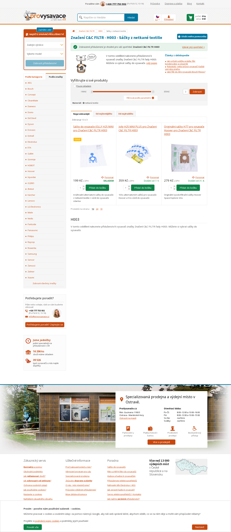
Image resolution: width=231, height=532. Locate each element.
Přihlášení (168, 19)
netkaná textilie (91, 103)
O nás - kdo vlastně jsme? (78, 485)
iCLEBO (31, 183)
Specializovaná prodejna (77, 476)
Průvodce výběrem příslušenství (81, 489)
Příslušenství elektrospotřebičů (122, 480)
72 (101, 208)
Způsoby (79, 480)
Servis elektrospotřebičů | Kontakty (124, 494)
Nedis (30, 218)
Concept (32, 94)
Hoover (31, 171)
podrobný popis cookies (47, 520)
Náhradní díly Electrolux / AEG (121, 485)
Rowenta (32, 248)
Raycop (31, 242)
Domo (30, 112)
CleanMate (33, 100)
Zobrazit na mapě (127, 418)
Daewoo (32, 106)
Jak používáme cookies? (35, 489)
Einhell (31, 135)
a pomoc (33, 467)
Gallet (30, 153)
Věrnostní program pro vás (78, 471)
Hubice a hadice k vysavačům (121, 476)
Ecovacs (31, 129)
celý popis (151, 63)
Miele (30, 212)
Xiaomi (31, 277)
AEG (30, 82)
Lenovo (31, 200)
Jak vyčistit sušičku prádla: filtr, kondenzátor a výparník (180, 62)
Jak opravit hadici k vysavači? (121, 489)
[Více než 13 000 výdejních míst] (191, 466)
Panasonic (33, 230)
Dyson (31, 124)
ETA (29, 147)
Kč (85, 91)
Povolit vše (33, 527)
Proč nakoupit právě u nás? (78, 467)
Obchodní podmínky (33, 471)
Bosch (30, 88)
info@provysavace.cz (39, 316)
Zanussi (31, 265)
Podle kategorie (33, 76)
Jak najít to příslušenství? (123, 498)
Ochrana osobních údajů (35, 485)
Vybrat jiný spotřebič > (193, 47)
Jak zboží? (34, 476)
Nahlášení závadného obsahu (38, 498)
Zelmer (31, 271)
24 (97, 208)
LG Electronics (34, 206)
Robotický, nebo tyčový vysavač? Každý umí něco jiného (184, 68)
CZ (156, 19)
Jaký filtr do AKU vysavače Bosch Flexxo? (186, 71)
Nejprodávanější (81, 114)
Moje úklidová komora (76, 494)
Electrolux (32, 141)
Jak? (37, 480)
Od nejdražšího (125, 113)
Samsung (32, 253)
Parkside (32, 224)
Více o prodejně (161, 442)
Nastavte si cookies (33, 494)
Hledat (131, 17)
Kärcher (31, 195)
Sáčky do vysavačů (116, 467)
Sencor (31, 259)
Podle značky (56, 76)
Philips (31, 236)
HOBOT (31, 165)
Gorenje (32, 159)
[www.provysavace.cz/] (45, 15)
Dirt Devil (32, 118)
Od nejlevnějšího (104, 113)
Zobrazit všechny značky (44, 283)
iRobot (31, 189)
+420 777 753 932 (116, 3)
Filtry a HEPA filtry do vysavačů (121, 471)
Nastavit (199, 527)
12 (93, 208)
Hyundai (32, 177)
